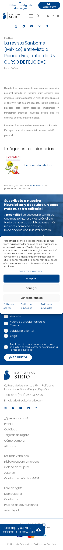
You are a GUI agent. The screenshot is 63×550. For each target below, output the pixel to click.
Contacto (11, 499)
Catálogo (11, 429)
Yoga (13, 336)
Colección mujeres (17, 467)
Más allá (15, 316)
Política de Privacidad (19, 544)
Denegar (31, 288)
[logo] (12, 15)
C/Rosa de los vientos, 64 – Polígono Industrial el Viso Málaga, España (29, 387)
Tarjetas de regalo (16, 435)
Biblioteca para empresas (21, 462)
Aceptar (31, 278)
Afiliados (10, 446)
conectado (36, 185)
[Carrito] (57, 16)
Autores (9, 473)
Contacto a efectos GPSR (21, 478)
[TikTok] (36, 408)
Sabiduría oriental (22, 331)
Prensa (8, 37)
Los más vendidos (16, 456)
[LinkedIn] (47, 26)
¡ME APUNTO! (18, 357)
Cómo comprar (14, 441)
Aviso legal (11, 510)
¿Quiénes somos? (16, 418)
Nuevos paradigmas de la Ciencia (27, 324)
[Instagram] (16, 26)
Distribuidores (13, 494)
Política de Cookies (45, 544)
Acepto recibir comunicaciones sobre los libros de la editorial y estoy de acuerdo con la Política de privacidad (34, 347)
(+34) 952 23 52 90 (30, 395)
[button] (31, 16)
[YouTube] (31, 26)
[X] (39, 26)
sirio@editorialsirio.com (28, 401)
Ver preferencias (31, 298)
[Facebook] (24, 26)
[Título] (13, 165)
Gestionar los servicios (31, 271)
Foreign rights (13, 488)
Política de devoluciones (21, 505)
